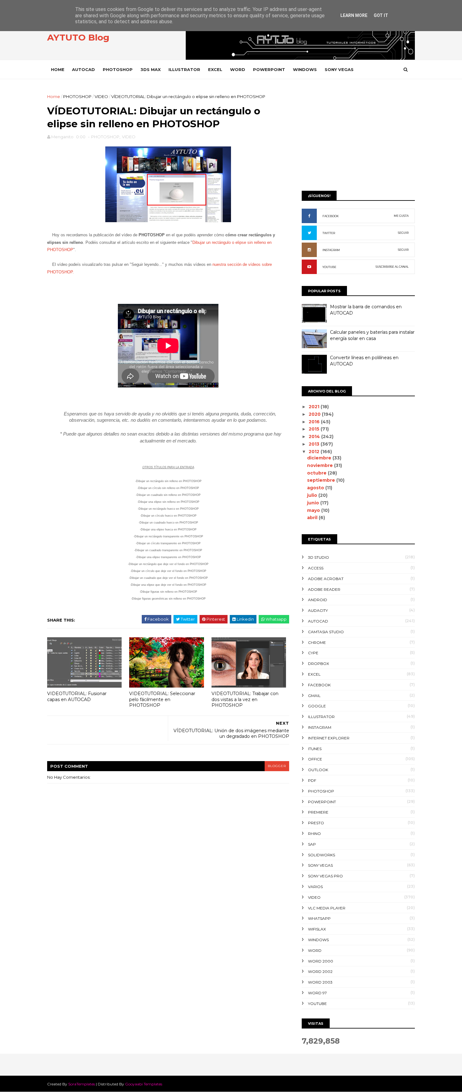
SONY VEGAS (339, 69)
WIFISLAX (317, 929)
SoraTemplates (81, 1084)
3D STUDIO (318, 557)
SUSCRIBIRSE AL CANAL (392, 266)
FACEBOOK (330, 216)
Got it (381, 15)
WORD (237, 69)
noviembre (320, 465)
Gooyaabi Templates (143, 1084)
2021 (315, 406)
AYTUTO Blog (78, 37)
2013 (315, 444)
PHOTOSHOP (118, 69)
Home (57, 69)
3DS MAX (150, 69)
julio (312, 495)
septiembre (321, 480)
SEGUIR (403, 232)
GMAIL (314, 695)
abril (313, 517)
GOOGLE (317, 706)
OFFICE (315, 759)
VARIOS (315, 886)
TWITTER (328, 233)
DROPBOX (318, 663)
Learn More (353, 15)
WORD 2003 (320, 982)
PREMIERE (318, 812)
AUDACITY (318, 610)
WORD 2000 (320, 961)
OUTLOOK (318, 769)
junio (313, 503)
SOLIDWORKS (321, 855)
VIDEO (101, 96)
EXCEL (215, 69)
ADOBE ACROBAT (326, 578)
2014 (315, 436)
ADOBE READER (324, 589)
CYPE (313, 652)
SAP (312, 844)
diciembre (320, 458)
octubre (317, 473)
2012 (315, 451)
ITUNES (315, 748)
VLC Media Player (326, 908)
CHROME (317, 642)
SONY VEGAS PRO (325, 876)
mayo (314, 510)
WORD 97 (317, 992)
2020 (315, 414)
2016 (315, 422)
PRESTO (316, 822)
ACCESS (315, 568)
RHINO (314, 833)
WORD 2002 (320, 971)
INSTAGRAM (331, 250)
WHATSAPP (319, 918)
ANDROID (317, 599)
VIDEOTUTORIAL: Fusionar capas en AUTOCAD (77, 696)
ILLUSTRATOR (184, 69)
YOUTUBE (329, 267)
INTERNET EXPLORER (328, 738)
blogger (277, 766)
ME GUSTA (401, 215)
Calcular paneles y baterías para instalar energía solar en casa (372, 335)
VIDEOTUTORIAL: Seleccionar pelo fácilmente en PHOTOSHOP (162, 699)
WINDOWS (305, 69)
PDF (312, 780)
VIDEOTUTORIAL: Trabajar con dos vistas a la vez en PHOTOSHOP (245, 699)
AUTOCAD (83, 69)
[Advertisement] (358, 137)
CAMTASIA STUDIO (326, 631)
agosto (316, 488)
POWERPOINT (269, 69)
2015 (315, 429)
